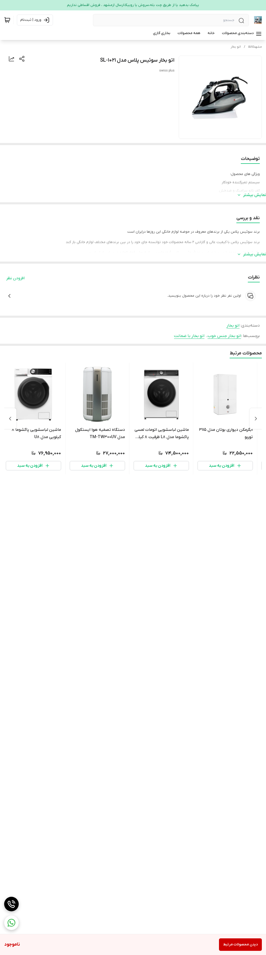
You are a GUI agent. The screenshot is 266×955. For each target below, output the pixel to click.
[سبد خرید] (7, 20)
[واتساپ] (11, 922)
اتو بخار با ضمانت (189, 336)
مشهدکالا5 (255, 47)
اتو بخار (236, 47)
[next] (10, 418)
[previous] (256, 418)
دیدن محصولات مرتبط (240, 944)
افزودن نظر (15, 278)
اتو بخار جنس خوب (224, 336)
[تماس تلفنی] (11, 904)
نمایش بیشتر (254, 195)
